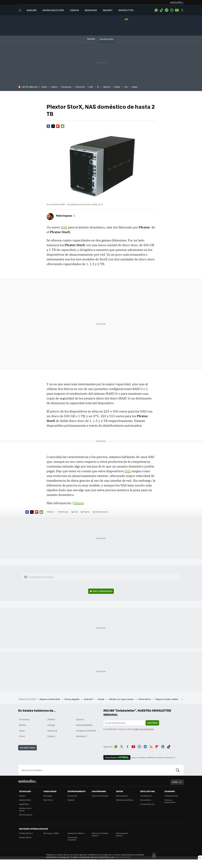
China (44, 86)
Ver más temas (27, 747)
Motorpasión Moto (124, 799)
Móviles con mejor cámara (121, 699)
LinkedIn (162, 746)
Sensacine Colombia (72, 838)
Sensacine (72, 795)
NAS (64, 227)
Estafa (117, 86)
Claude (101, 699)
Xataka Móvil (25, 799)
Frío (126, 86)
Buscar (177, 770)
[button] (65, 215)
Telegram (166, 10)
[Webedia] (177, 2)
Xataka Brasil (25, 837)
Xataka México (26, 833)
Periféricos (63, 511)
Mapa (134, 86)
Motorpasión (122, 795)
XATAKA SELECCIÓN (53, 10)
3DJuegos (47, 795)
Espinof (71, 799)
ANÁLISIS (31, 10)
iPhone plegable (72, 699)
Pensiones (66, 86)
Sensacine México (76, 833)
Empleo (51, 736)
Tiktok (161, 10)
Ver (102, 591)
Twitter (182, 10)
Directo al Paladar (100, 795)
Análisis (51, 719)
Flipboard (58, 126)
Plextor (78, 503)
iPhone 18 (80, 86)
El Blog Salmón (171, 795)
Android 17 (89, 699)
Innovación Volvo (106, 39)
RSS (151, 746)
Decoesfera (145, 799)
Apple (22, 730)
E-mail (62, 126)
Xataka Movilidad (84, 724)
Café (91, 86)
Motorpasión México (122, 834)
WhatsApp (156, 10)
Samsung (52, 730)
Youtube (177, 10)
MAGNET (108, 10)
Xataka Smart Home (25, 809)
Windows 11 (81, 736)
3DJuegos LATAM (51, 833)
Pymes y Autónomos (170, 801)
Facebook (48, 126)
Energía (51, 724)
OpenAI (106, 86)
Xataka (22, 795)
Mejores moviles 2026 (50, 699)
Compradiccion (147, 804)
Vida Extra (48, 799)
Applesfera (24, 804)
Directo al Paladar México (100, 834)
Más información (123, 857)
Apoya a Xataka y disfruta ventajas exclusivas (152, 757)
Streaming (24, 719)
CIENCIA (74, 10)
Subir (175, 782)
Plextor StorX (101, 511)
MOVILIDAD (91, 10)
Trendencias (146, 795)
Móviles (22, 724)
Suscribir (152, 722)
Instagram (171, 10)
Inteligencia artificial (86, 730)
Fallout (54, 86)
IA (98, 86)
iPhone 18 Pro (144, 699)
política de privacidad (143, 729)
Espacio (80, 719)
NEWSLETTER (126, 10)
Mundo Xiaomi (25, 814)
